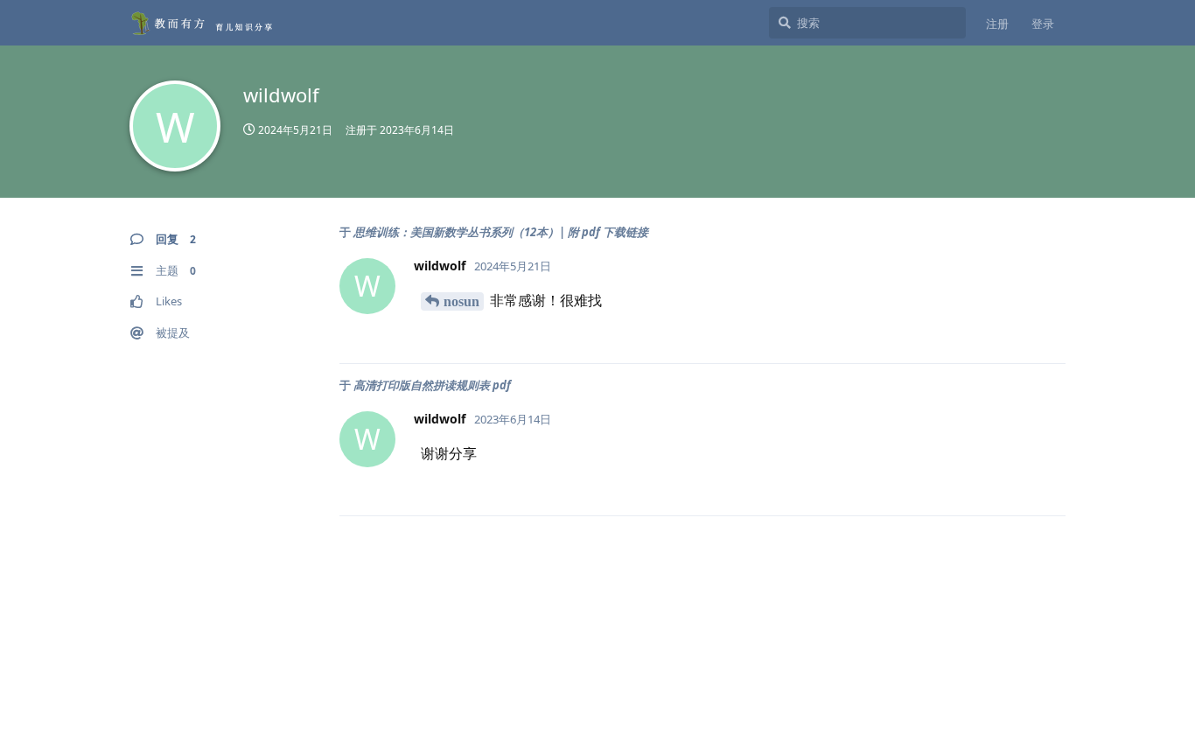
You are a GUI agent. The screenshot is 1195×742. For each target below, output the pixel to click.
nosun (461, 301)
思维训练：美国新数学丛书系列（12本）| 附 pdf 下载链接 (500, 232)
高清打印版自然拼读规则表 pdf (432, 385)
